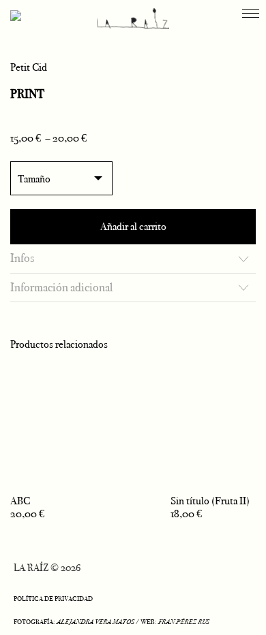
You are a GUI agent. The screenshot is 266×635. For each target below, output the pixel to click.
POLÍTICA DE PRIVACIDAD (53, 599)
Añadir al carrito (133, 226)
